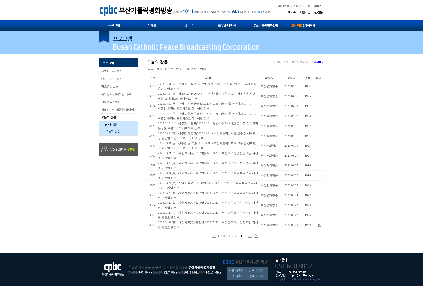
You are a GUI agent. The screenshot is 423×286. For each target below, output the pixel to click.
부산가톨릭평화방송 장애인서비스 (300, 6)
